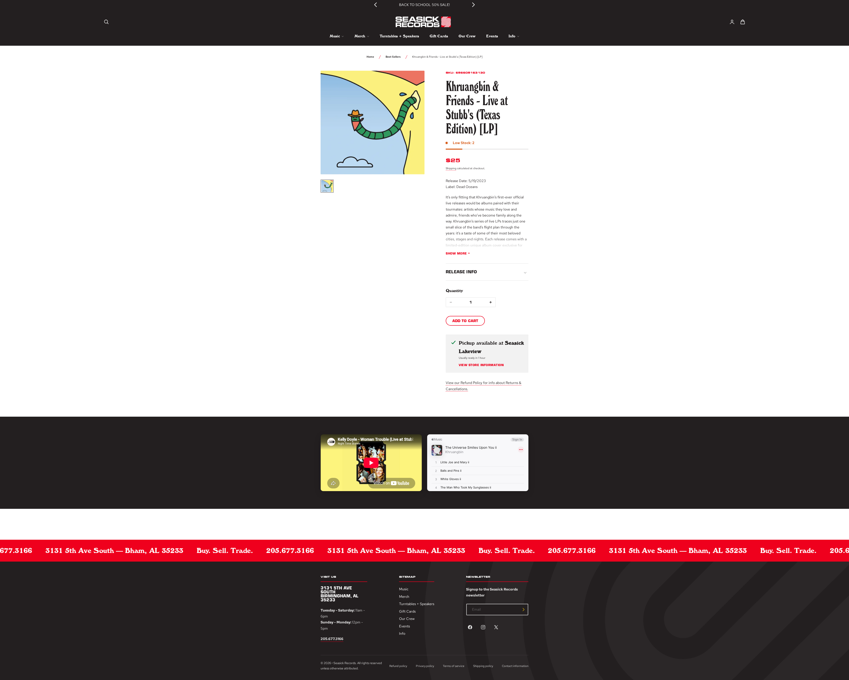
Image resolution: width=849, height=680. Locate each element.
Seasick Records (344, 663)
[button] (106, 21)
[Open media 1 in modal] (413, 82)
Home (370, 57)
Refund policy (398, 666)
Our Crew (407, 619)
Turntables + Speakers (416, 604)
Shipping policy (483, 666)
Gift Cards (407, 611)
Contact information (515, 666)
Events (404, 626)
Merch (404, 596)
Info (402, 633)
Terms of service (453, 666)
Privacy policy (425, 666)
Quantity (454, 290)
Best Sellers (393, 57)
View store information (481, 365)
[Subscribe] (523, 609)
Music (403, 589)
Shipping (451, 168)
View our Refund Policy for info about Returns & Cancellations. (483, 385)
